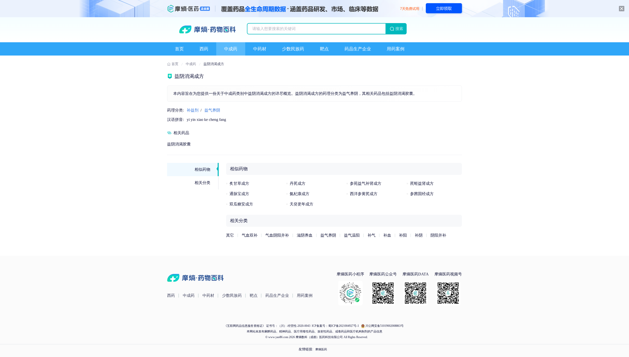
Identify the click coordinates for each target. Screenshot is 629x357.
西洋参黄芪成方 (363, 194)
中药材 (259, 48)
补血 (387, 235)
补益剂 (193, 110)
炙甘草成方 (239, 183)
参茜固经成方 (422, 194)
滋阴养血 (305, 235)
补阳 (403, 235)
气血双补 (249, 235)
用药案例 (395, 48)
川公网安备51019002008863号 (384, 326)
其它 (230, 235)
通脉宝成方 (239, 194)
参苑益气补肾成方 (365, 183)
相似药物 (202, 169)
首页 (179, 48)
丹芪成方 (297, 183)
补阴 (419, 235)
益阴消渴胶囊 (179, 144)
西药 (204, 48)
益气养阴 (212, 110)
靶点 (324, 48)
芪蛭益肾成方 (422, 183)
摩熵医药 (321, 349)
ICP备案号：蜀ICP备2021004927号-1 (335, 326)
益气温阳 (352, 235)
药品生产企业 (357, 48)
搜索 (399, 29)
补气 (371, 235)
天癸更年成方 (301, 204)
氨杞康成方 (299, 194)
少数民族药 (293, 48)
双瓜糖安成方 (241, 204)
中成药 (230, 48)
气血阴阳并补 (277, 235)
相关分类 (202, 183)
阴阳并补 (438, 235)
